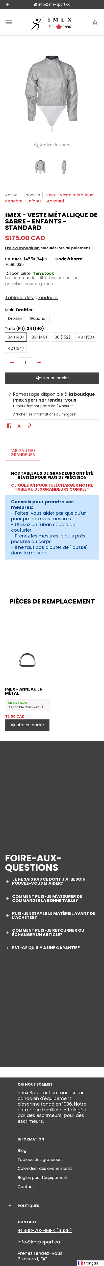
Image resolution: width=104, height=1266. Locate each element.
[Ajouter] (39, 362)
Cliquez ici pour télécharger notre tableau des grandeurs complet (52, 487)
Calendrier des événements (45, 1168)
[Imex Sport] (51, 22)
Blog (22, 1150)
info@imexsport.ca (54, 4)
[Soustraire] (12, 362)
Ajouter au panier (52, 378)
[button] (94, 22)
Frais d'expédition (22, 248)
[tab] (22, 454)
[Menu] (8, 22)
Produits (32, 195)
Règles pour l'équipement (43, 1177)
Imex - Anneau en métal (24, 691)
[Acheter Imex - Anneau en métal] (27, 660)
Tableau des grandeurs (31, 297)
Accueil (12, 195)
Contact (26, 1187)
